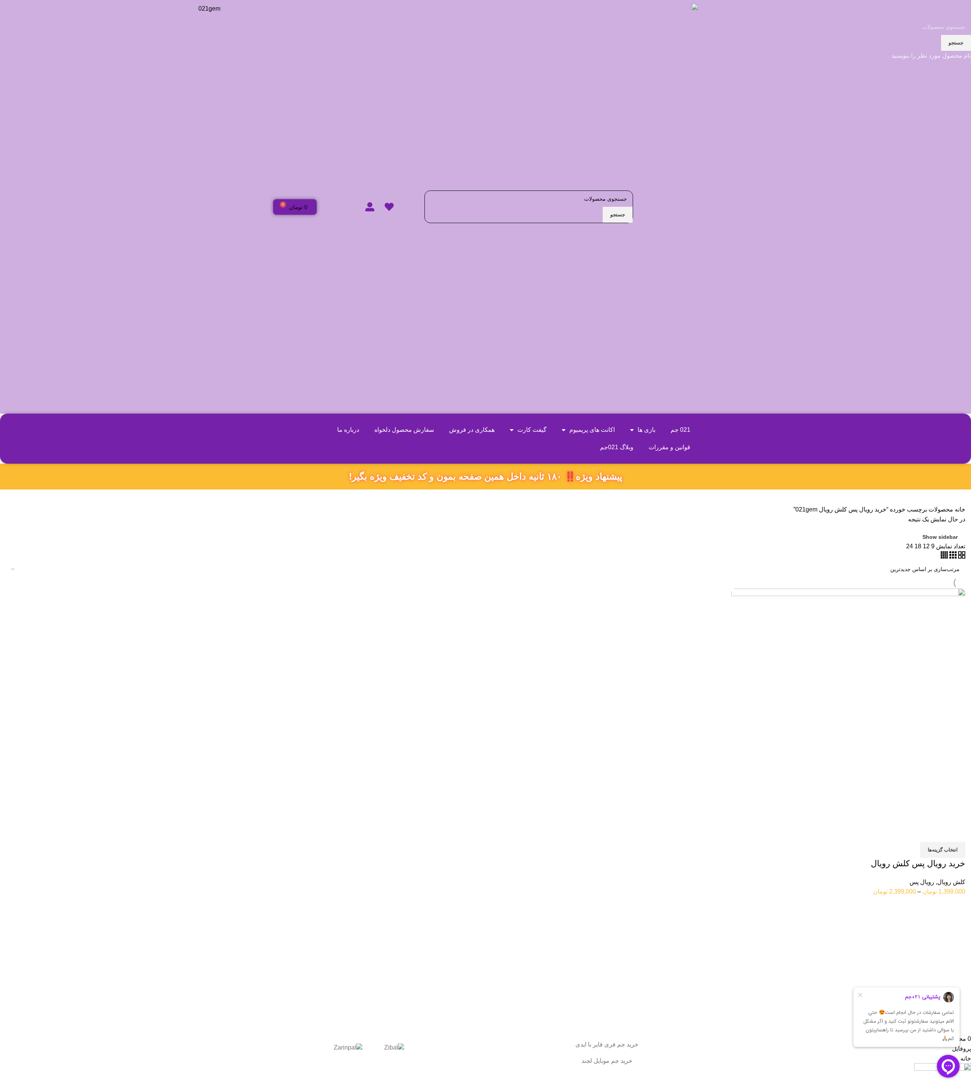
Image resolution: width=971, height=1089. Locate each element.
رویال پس (922, 882)
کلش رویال (951, 882)
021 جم (680, 429)
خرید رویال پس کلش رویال (918, 863)
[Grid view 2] (961, 556)
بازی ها (646, 429)
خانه (959, 509)
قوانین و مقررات (669, 447)
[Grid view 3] (952, 556)
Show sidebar (940, 537)
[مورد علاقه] (914, 832)
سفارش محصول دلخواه (404, 429)
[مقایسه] (955, 832)
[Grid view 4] (944, 556)
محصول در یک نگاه (935, 832)
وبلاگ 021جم (616, 447)
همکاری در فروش (472, 429)
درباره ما (348, 429)
